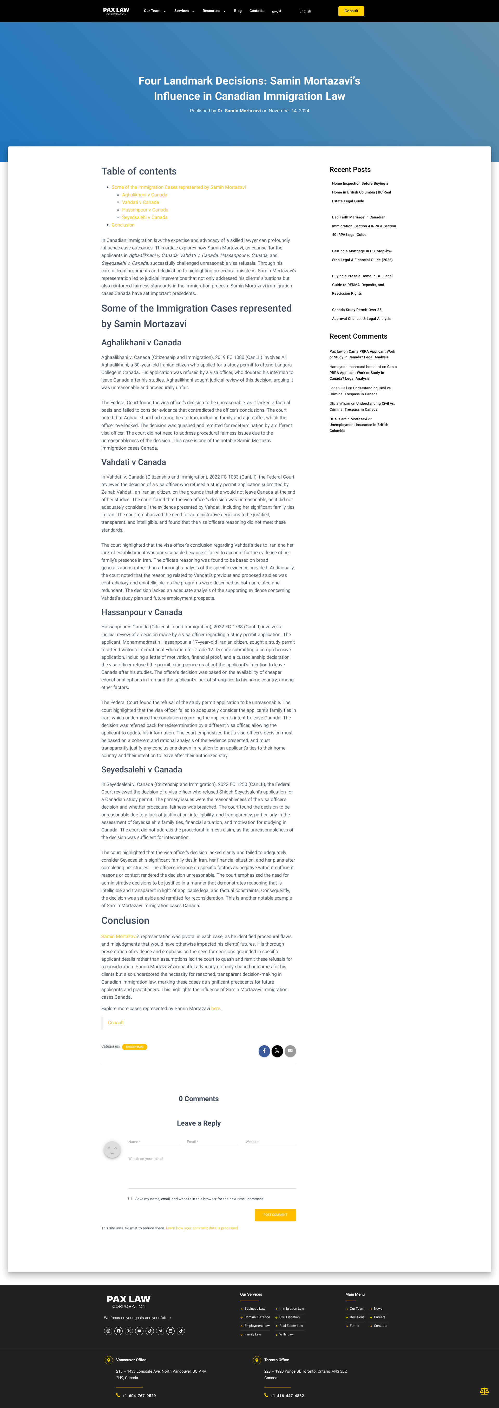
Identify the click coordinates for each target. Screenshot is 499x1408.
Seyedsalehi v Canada (145, 218)
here (215, 1009)
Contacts (257, 11)
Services (181, 11)
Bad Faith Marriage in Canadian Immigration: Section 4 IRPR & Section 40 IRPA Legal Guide (364, 226)
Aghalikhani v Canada (144, 195)
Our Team (152, 11)
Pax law (336, 352)
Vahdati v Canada (140, 202)
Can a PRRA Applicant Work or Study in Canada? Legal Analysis (362, 355)
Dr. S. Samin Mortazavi (348, 419)
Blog (238, 11)
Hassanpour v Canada (145, 210)
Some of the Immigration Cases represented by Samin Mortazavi (179, 187)
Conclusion (123, 225)
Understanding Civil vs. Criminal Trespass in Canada (361, 391)
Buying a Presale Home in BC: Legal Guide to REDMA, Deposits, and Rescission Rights (362, 285)
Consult (116, 1023)
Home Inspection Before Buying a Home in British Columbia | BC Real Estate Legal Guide (361, 192)
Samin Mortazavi (119, 937)
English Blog (135, 1047)
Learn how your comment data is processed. (202, 1228)
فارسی (276, 11)
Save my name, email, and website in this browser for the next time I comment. (199, 1199)
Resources (211, 11)
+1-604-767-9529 (139, 1396)
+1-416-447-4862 (287, 1396)
